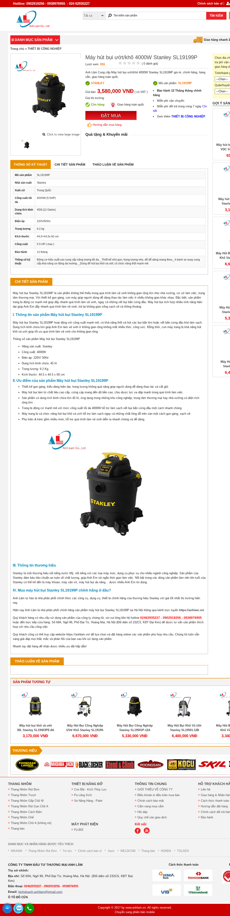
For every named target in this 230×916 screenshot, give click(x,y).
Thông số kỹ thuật (30, 164)
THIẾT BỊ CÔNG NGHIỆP (45, 48)
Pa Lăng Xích (83, 795)
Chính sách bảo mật (150, 800)
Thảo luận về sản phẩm (113, 164)
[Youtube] (148, 832)
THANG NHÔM (20, 784)
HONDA (166, 851)
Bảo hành (207, 817)
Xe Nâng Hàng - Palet (88, 800)
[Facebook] (139, 832)
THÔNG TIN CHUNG (151, 784)
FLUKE (79, 829)
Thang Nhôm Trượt (23, 795)
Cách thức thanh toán (215, 800)
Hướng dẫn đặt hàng (214, 806)
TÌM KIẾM (216, 15)
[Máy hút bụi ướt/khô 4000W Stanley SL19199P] (26, 145)
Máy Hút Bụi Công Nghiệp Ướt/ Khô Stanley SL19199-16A (85, 730)
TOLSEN (183, 851)
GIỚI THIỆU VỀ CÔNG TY (155, 789)
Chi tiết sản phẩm (70, 164)
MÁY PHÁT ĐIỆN (84, 824)
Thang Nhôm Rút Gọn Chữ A (29, 806)
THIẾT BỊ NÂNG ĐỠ (87, 784)
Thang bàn (17, 828)
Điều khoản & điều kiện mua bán (158, 795)
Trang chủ (17, 48)
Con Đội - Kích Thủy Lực (90, 789)
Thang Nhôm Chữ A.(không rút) (31, 823)
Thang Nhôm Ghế (22, 817)
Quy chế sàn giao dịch (152, 817)
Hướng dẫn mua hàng (107, 124)
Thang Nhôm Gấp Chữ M (27, 800)
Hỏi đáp (142, 812)
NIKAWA (16, 851)
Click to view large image (63, 134)
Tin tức (67, 851)
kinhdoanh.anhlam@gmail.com (40, 891)
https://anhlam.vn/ (191, 610)
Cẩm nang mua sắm (150, 806)
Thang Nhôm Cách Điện (26, 812)
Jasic (111, 851)
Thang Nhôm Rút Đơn (25, 789)
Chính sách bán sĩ (210, 3)
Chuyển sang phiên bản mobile (135, 912)
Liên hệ (205, 789)
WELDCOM (127, 851)
